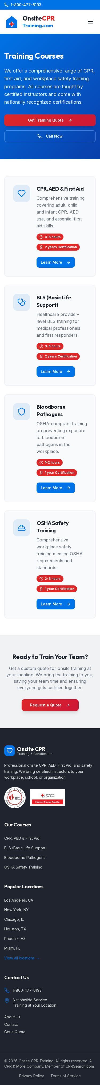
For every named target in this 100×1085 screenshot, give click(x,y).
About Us (12, 1017)
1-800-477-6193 (26, 4)
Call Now (54, 136)
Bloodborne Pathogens (24, 857)
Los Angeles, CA (18, 900)
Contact (11, 1024)
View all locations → (21, 958)
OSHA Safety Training (23, 867)
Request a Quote (46, 705)
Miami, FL (12, 948)
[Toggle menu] (90, 21)
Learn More (51, 262)
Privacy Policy (31, 1076)
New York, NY (16, 909)
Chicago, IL (14, 919)
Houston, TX (15, 929)
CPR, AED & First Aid (21, 838)
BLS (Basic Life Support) (25, 848)
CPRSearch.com (80, 1066)
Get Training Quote (46, 120)
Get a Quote (15, 1032)
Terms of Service (65, 1076)
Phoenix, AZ (15, 938)
